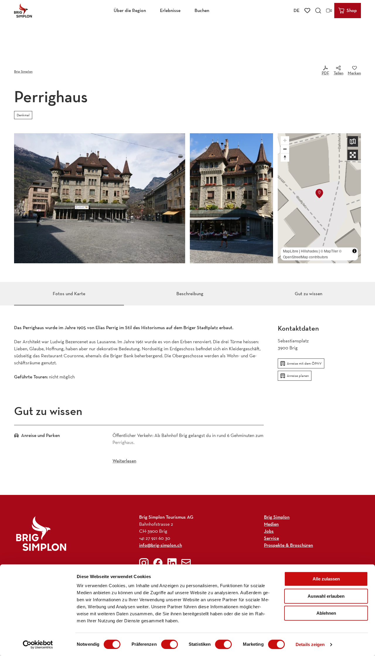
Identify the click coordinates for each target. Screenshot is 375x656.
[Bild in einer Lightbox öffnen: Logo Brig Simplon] (41, 533)
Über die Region (130, 10)
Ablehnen (326, 613)
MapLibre (290, 250)
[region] (319, 198)
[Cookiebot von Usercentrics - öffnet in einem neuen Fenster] (38, 644)
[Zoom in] (285, 140)
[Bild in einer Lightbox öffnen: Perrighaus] (231, 198)
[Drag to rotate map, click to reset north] (285, 157)
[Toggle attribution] (354, 250)
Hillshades (309, 250)
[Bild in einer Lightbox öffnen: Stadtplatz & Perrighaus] (99, 198)
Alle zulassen (326, 578)
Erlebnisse (170, 10)
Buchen (202, 10)
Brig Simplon (23, 71)
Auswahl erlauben (326, 596)
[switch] (169, 644)
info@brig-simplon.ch (160, 545)
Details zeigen (310, 644)
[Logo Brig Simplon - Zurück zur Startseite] (23, 11)
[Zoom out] (285, 149)
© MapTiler (329, 250)
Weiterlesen (124, 461)
